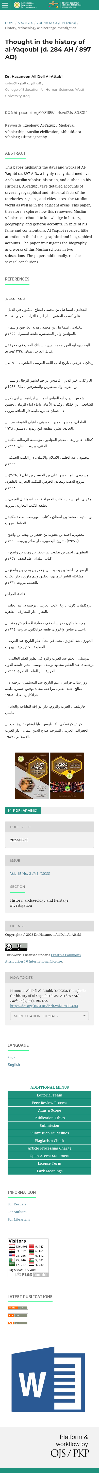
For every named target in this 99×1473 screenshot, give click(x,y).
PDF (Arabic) (25, 810)
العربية (13, 1057)
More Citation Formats (36, 1016)
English (14, 1064)
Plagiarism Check (49, 1140)
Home (9, 22)
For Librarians (19, 1219)
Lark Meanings (49, 1170)
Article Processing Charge (50, 1148)
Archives (25, 22)
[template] (49, 1415)
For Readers (17, 1204)
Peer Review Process (49, 1102)
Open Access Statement (50, 1155)
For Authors (17, 1211)
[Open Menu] (5, 5)
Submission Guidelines (49, 1133)
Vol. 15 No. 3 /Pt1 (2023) (56, 22)
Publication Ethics (50, 1117)
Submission (49, 1125)
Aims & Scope (49, 1110)
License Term (49, 1163)
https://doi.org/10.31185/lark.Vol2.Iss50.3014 (51, 112)
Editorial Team (49, 1095)
